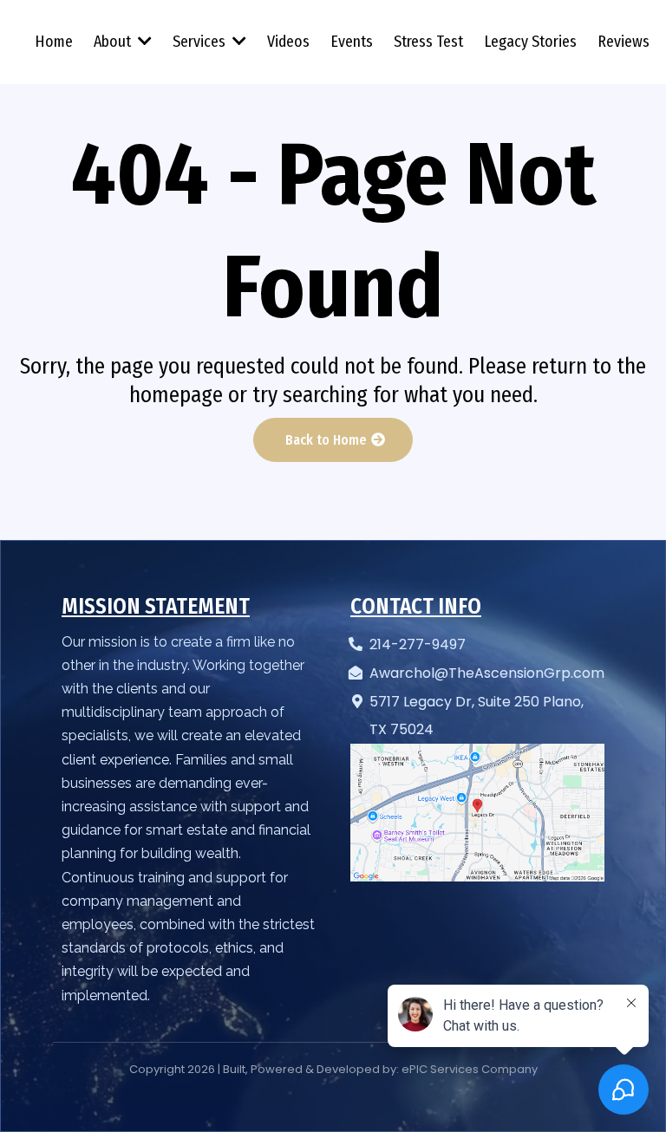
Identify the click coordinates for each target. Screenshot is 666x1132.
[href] (477, 813)
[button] (143, 41)
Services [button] (201, 41)
